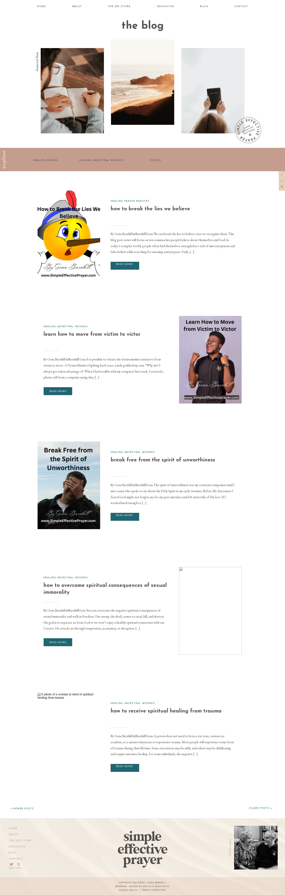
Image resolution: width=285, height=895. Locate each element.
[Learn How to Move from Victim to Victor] (210, 359)
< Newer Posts (22, 808)
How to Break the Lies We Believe (150, 209)
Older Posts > (260, 808)
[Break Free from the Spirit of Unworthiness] (69, 485)
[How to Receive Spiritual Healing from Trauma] (69, 736)
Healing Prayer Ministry (130, 201)
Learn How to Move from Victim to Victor (91, 334)
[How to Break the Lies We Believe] (69, 234)
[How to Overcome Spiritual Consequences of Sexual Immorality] (210, 611)
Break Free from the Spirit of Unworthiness (163, 460)
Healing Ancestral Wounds (65, 326)
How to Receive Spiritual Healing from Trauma (166, 711)
